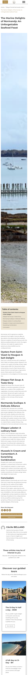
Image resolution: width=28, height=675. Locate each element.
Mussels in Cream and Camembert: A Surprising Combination (13, 324)
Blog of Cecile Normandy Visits (15, 7)
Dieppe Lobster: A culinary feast (12, 321)
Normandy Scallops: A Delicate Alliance (14, 318)
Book (5, 2)
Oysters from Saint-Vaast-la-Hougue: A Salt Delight (14, 313)
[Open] (22, 2)
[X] (5, 510)
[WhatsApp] (10, 510)
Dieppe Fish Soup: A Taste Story (12, 316)
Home (2, 7)
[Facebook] (2, 510)
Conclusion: (6, 327)
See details (10, 626)
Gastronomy (11, 517)
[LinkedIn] (7, 510)
